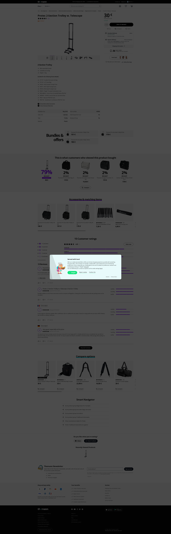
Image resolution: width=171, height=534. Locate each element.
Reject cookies (83, 272)
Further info (92, 272)
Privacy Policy (114, 276)
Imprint (107, 276)
